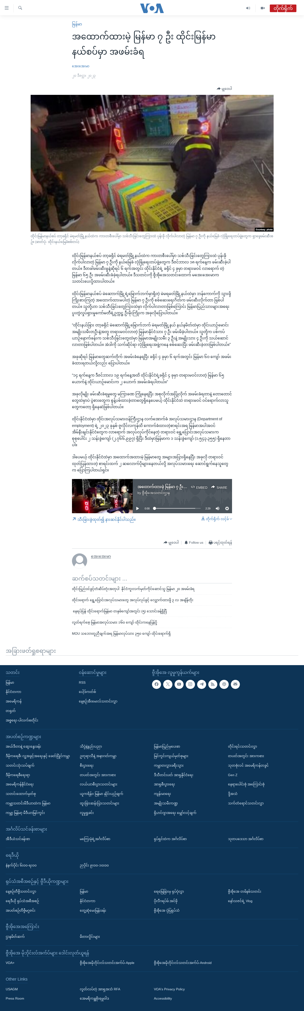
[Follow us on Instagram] (190, 684)
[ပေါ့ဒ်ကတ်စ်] (223, 684)
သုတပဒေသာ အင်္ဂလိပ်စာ (245, 839)
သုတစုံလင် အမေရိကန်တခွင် (248, 765)
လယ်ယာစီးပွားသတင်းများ (98, 784)
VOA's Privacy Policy (169, 989)
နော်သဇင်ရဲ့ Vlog (240, 901)
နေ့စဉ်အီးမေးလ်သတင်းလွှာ (98, 701)
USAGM (12, 989)
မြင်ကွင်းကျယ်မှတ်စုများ (171, 756)
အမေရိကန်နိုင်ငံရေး (20, 784)
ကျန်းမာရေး (162, 794)
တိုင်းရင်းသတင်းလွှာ (242, 746)
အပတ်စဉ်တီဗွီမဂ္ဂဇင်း (20, 910)
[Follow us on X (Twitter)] (167, 684)
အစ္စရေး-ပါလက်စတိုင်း (22, 720)
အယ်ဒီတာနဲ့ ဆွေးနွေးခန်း (23, 746)
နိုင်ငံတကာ (13, 692)
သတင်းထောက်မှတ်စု (21, 794)
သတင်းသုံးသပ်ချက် (20, 765)
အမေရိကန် (14, 701)
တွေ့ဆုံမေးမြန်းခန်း (93, 910)
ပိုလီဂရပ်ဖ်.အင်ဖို (165, 901)
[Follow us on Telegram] (201, 684)
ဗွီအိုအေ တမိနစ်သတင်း (244, 891)
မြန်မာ (77, 24)
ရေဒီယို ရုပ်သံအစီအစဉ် (22, 901)
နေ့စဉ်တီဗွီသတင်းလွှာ (21, 891)
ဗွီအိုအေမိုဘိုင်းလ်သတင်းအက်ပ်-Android (183, 963)
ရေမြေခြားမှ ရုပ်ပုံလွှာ (169, 891)
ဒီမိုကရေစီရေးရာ (18, 775)
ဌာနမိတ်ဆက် (15, 936)
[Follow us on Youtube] (179, 684)
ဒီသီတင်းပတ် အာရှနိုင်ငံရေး (173, 775)
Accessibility (163, 998)
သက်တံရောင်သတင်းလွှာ (246, 803)
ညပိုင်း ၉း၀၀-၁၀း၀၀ (94, 865)
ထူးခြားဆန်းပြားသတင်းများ (99, 803)
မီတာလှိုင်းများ (90, 936)
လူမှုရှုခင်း (87, 812)
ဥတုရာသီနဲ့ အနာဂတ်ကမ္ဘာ (98, 756)
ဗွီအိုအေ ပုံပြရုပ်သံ (167, 910)
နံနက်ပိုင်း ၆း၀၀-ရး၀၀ (21, 865)
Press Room (15, 998)
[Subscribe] (235, 684)
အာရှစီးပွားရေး (164, 784)
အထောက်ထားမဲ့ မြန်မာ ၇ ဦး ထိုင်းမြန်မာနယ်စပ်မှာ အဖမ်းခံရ (186, 487)
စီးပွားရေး (87, 765)
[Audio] (248, 8)
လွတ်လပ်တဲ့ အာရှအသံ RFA (100, 989)
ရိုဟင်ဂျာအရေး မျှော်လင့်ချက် (175, 812)
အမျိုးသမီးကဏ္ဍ (166, 803)
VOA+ (10, 963)
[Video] (263, 8)
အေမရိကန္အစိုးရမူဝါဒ (94, 998)
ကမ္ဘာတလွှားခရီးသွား (169, 765)
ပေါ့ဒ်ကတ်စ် (87, 692)
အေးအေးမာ (80, 66)
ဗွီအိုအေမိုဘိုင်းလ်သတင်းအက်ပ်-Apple (107, 963)
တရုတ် (11, 711)
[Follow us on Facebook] (156, 684)
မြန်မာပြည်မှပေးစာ (167, 746)
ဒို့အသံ (233, 794)
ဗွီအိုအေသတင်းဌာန (156, 493)
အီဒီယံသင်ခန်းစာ (18, 839)
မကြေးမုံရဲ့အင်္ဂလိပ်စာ (95, 839)
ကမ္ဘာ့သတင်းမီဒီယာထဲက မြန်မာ (28, 803)
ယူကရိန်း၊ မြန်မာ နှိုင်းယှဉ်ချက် (101, 794)
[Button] (224, 89)
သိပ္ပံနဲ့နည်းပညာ (91, 746)
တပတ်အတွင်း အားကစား (98, 775)
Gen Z (233, 775)
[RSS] (212, 684)
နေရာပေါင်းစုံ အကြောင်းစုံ (246, 784)
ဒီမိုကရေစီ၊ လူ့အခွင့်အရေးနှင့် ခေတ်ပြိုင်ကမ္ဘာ (38, 756)
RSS (82, 682)
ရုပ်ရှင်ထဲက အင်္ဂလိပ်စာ (170, 839)
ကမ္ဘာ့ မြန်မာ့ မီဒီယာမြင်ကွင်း (25, 812)
